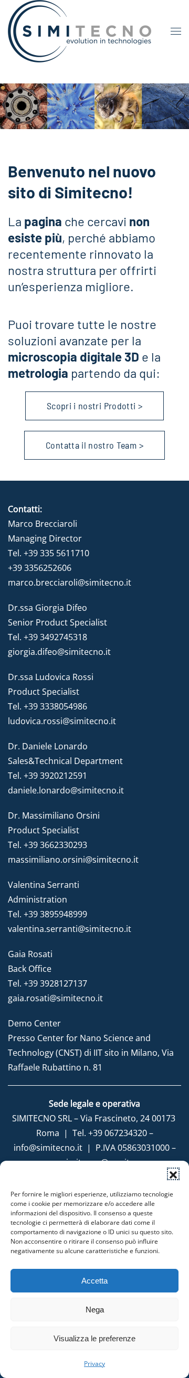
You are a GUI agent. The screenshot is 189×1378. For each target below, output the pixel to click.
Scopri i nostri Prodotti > (94, 405)
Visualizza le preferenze (94, 1338)
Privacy (94, 1363)
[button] (173, 1174)
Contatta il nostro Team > (94, 445)
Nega (95, 1309)
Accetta (94, 1280)
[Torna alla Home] (79, 31)
